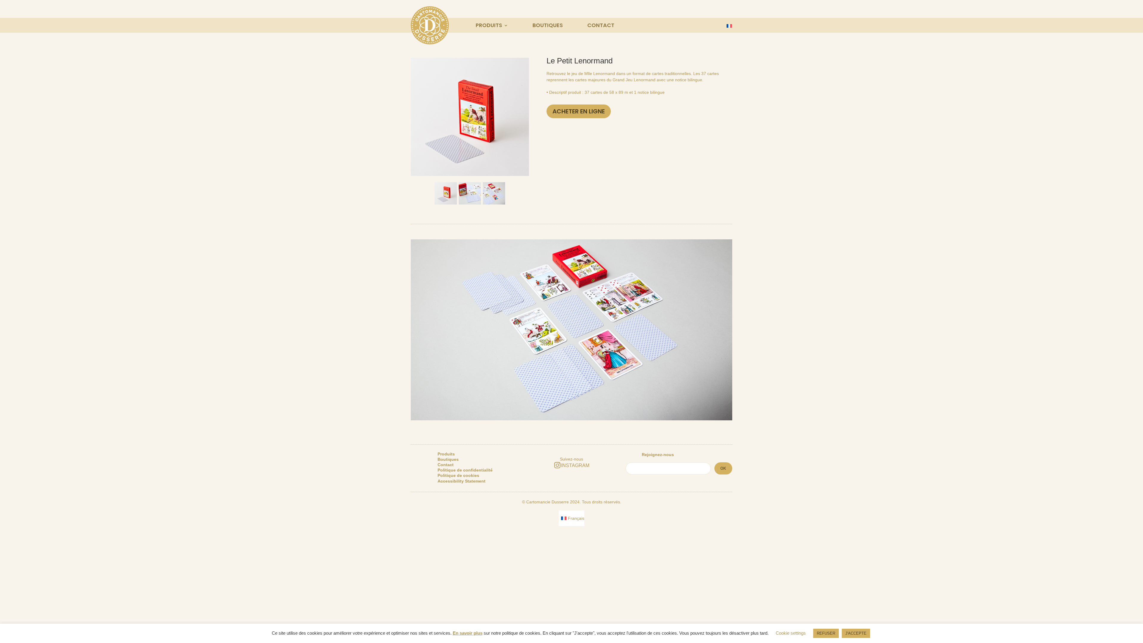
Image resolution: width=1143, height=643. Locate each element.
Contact (600, 25)
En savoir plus (468, 633)
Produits (489, 25)
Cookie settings (791, 633)
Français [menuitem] (576, 518)
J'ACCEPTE (855, 633)
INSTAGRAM (575, 465)
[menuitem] (728, 25)
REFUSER (826, 633)
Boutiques (548, 25)
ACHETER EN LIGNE (578, 111)
